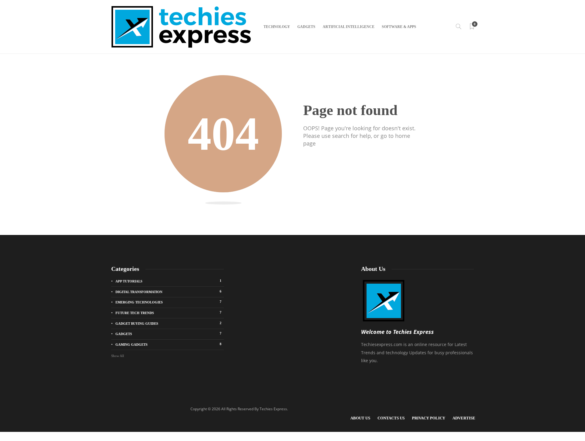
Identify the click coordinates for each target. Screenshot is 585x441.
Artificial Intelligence (348, 27)
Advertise (463, 418)
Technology (277, 27)
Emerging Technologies (168, 302)
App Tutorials (168, 281)
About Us (360, 418)
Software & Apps (399, 27)
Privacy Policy (428, 418)
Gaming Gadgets (168, 344)
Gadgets (306, 27)
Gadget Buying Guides (168, 323)
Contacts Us (391, 418)
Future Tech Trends (168, 312)
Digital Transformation (168, 291)
